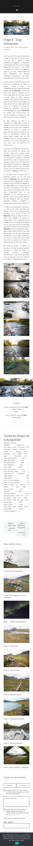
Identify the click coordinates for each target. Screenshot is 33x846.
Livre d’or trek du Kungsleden (13, 571)
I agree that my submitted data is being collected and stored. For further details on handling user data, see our (17, 812)
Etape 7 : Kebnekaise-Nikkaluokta (15, 622)
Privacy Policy (15, 815)
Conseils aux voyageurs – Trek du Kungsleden (15, 596)
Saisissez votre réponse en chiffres (14, 818)
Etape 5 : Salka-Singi (11, 646)
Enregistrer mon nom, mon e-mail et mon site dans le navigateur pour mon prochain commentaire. (17, 792)
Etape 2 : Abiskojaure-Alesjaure (14, 719)
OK (17, 843)
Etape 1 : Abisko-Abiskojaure (13, 743)
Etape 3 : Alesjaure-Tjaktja (12, 695)
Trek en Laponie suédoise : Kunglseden (16, 767)
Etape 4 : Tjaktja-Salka (11, 670)
